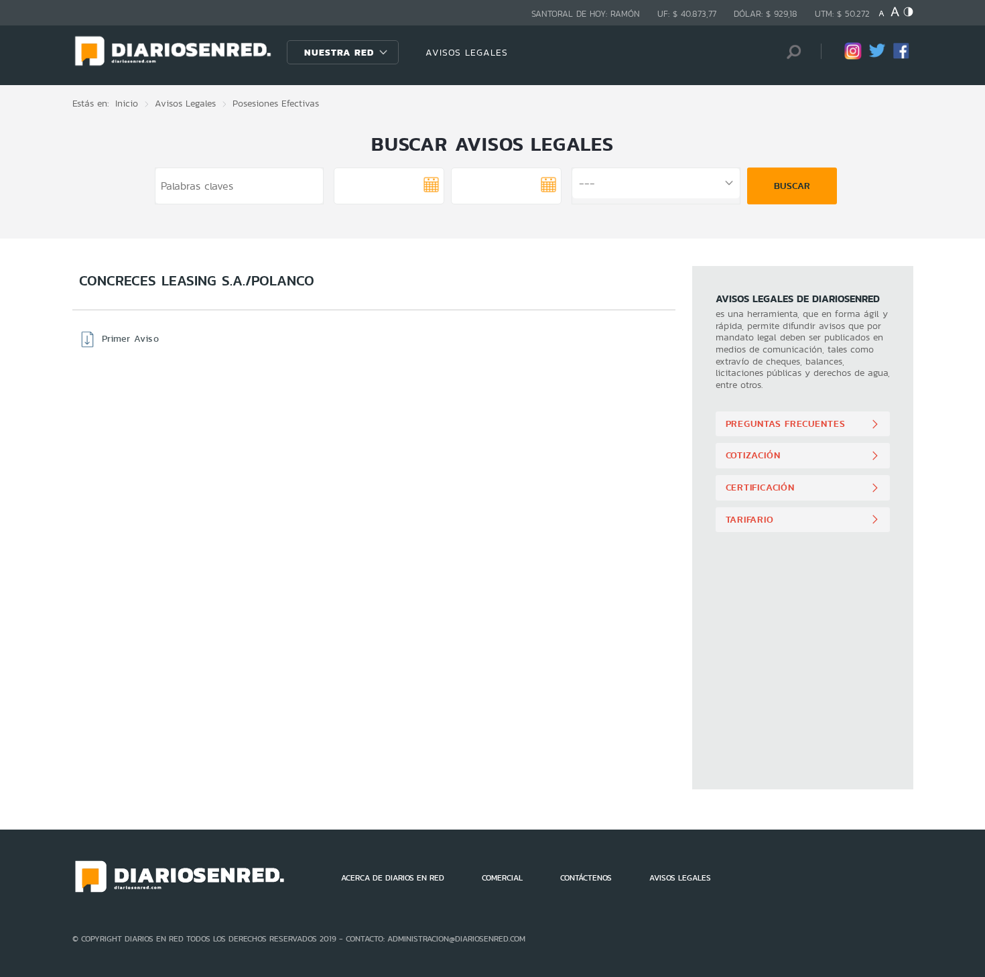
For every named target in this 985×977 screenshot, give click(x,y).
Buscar (792, 185)
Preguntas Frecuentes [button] (786, 423)
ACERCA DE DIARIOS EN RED (392, 878)
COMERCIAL (502, 878)
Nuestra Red (339, 52)
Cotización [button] (753, 455)
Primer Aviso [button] (130, 338)
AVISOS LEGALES (466, 52)
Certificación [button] (760, 487)
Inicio (126, 103)
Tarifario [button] (750, 519)
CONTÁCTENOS (586, 878)
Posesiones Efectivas (276, 103)
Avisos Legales (185, 103)
